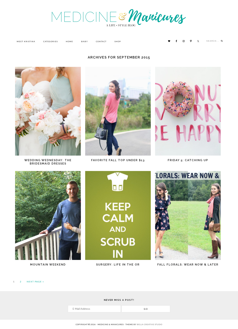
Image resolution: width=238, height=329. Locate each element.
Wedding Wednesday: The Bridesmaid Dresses (48, 162)
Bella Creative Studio (149, 324)
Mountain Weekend (48, 264)
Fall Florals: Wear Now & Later (187, 264)
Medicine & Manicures (119, 17)
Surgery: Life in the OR (118, 264)
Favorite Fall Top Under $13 (118, 160)
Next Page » (35, 282)
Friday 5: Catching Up (188, 160)
